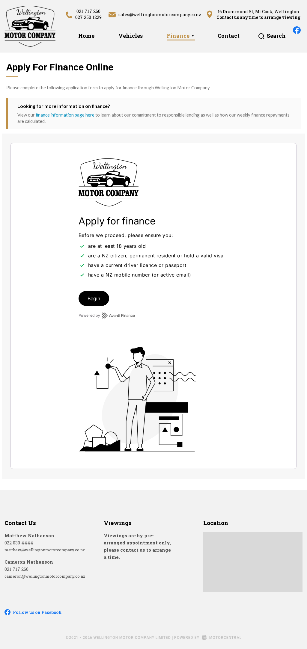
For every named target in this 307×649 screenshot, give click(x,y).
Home (86, 35)
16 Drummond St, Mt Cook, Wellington (258, 11)
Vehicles (130, 35)
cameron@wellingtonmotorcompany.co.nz (44, 576)
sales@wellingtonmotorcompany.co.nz (159, 14)
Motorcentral (225, 638)
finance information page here (65, 114)
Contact (229, 35)
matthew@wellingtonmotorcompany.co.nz (44, 550)
